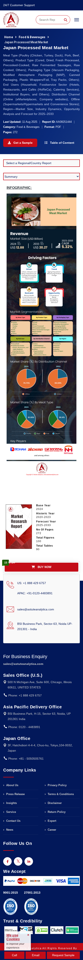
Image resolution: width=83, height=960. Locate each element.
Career (51, 829)
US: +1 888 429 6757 (31, 583)
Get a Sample (23, 142)
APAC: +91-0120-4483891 (35, 593)
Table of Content (61, 142)
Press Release (15, 794)
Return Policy (56, 811)
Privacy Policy (57, 785)
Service (10, 811)
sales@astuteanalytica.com (35, 609)
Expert (51, 820)
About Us (11, 785)
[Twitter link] (18, 861)
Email (35, 955)
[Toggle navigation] (76, 21)
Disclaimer (54, 803)
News (9, 829)
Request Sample (63, 955)
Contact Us (12, 820)
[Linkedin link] (28, 861)
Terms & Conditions (60, 794)
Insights (11, 803)
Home (8, 37)
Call (14, 955)
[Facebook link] (7, 861)
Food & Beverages (32, 37)
